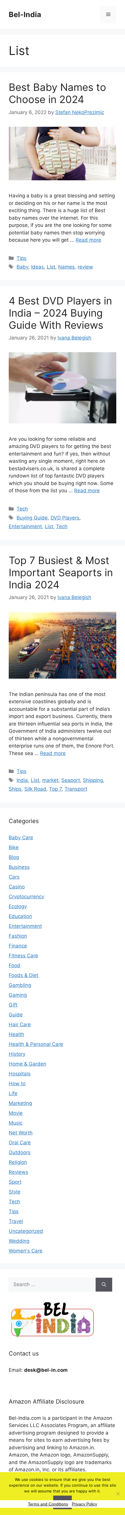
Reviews (18, 1172)
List (51, 267)
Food (14, 965)
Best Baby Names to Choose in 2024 (57, 93)
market (50, 780)
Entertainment (25, 526)
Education (20, 916)
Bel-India (25, 14)
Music (15, 1123)
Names (66, 267)
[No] (118, 1493)
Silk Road (35, 789)
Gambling (20, 985)
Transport (76, 789)
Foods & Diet (23, 975)
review (85, 267)
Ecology (18, 906)
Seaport (70, 780)
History (17, 1054)
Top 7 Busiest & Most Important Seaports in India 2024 (61, 572)
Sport (15, 1182)
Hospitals (20, 1074)
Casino (17, 887)
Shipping (93, 780)
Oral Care (20, 1142)
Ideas (37, 267)
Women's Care (25, 1251)
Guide (16, 1015)
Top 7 (55, 789)
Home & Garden (27, 1064)
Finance (18, 946)
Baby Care (21, 837)
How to (17, 1083)
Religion (18, 1162)
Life (13, 1093)
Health (16, 1034)
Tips (21, 258)
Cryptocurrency (26, 896)
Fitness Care (23, 955)
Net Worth (21, 1133)
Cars (14, 877)
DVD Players (65, 518)
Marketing (20, 1103)
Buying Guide (32, 518)
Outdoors (20, 1152)
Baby (22, 267)
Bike (14, 847)
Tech (22, 509)
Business (19, 867)
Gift (13, 1005)
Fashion (18, 936)
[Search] (104, 1285)
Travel (16, 1221)
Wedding (19, 1241)
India (22, 780)
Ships (15, 789)
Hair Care (20, 1024)
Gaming (18, 995)
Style (14, 1192)
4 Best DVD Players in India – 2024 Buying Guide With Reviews (60, 313)
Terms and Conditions (48, 1504)
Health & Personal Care (36, 1044)
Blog (14, 857)
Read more (88, 240)
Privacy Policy (84, 1504)
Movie (16, 1113)
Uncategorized (26, 1231)
